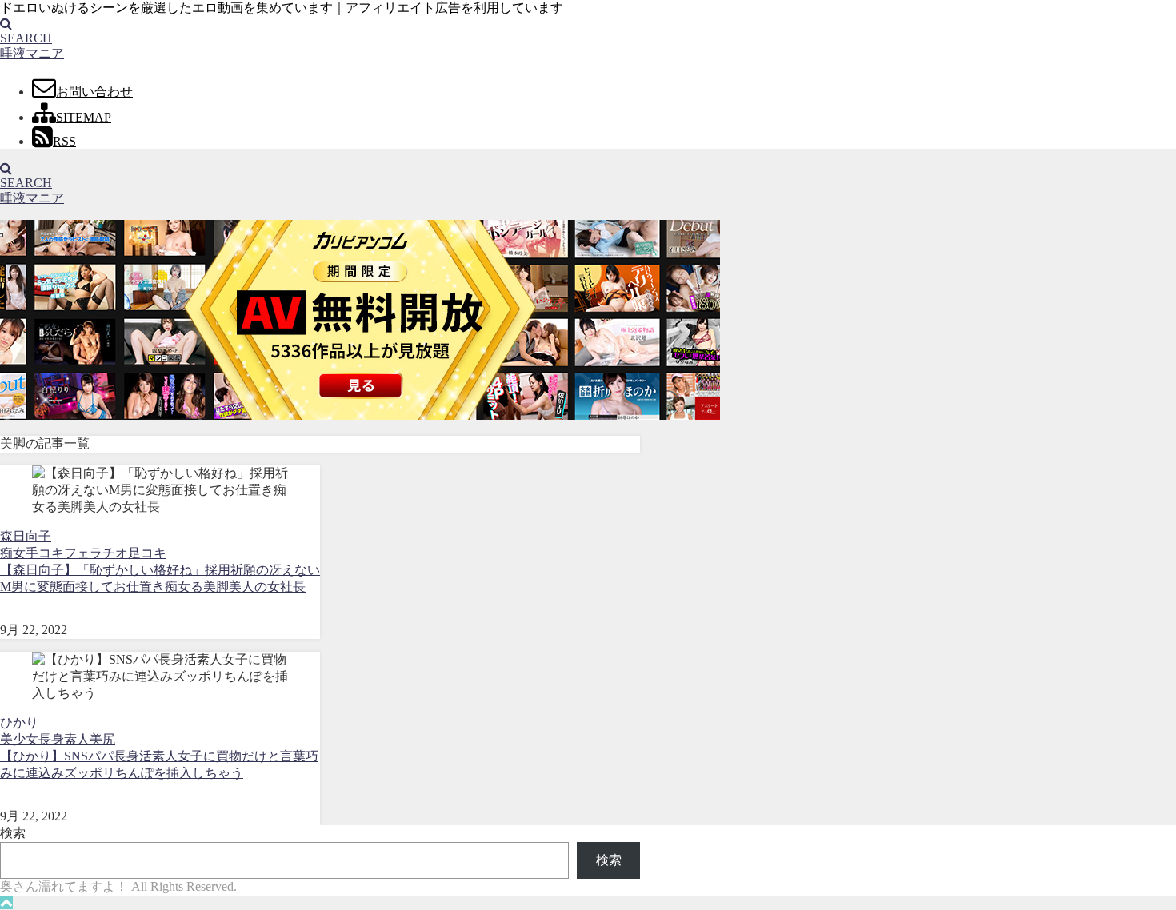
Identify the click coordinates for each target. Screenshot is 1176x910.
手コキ (45, 553)
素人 (77, 739)
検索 (13, 833)
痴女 (13, 553)
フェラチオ (96, 553)
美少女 (19, 739)
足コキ (147, 553)
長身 (51, 739)
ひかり (19, 722)
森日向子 (25, 536)
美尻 (102, 739)
